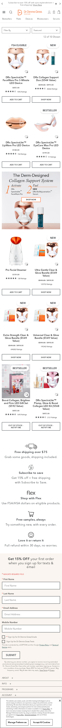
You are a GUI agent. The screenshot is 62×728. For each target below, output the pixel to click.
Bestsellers (7, 19)
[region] (31, 713)
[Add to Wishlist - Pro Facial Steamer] (26, 264)
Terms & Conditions (30, 715)
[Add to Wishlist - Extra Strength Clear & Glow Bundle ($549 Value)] (26, 329)
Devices (29, 19)
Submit (11, 655)
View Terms (44, 670)
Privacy (52, 670)
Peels (18, 19)
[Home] (30, 12)
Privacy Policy (44, 645)
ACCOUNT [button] (7, 695)
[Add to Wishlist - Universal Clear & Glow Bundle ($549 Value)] (56, 329)
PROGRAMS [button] (7, 689)
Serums (56, 19)
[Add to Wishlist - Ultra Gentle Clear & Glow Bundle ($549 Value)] (56, 264)
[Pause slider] (56, 4)
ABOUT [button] (5, 678)
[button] (2, 3)
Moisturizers (42, 19)
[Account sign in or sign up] (49, 13)
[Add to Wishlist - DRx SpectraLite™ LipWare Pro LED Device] (26, 136)
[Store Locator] (54, 13)
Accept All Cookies (41, 722)
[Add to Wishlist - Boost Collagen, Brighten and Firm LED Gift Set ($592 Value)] (26, 394)
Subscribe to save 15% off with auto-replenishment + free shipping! (31, 4)
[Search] (10, 12)
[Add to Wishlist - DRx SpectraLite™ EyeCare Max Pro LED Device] (56, 136)
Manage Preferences (17, 722)
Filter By (7, 30)
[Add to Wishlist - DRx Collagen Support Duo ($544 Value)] (56, 71)
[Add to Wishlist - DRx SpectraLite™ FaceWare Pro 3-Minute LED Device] (26, 71)
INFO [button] (4, 683)
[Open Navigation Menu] (3, 12)
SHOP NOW (31, 200)
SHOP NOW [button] (46, 100)
